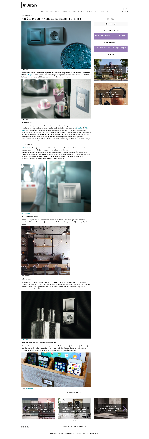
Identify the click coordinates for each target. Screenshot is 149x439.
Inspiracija (67, 11)
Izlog (83, 11)
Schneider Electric (26, 339)
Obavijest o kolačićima (75, 436)
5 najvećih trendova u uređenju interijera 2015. (110, 49)
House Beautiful (29, 388)
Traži (126, 8)
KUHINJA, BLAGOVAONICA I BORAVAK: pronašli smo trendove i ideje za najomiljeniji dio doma (38, 409)
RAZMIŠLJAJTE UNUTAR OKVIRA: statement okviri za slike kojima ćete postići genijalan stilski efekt (74, 409)
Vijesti (97, 11)
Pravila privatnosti (62, 436)
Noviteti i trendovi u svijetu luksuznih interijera (110, 410)
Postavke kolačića (87, 436)
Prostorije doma (55, 11)
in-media (90, 11)
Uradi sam (76, 11)
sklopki (30, 75)
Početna (45, 11)
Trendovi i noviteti (26, 16)
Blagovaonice (38, 405)
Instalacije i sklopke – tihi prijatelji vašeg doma (110, 36)
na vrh (126, 426)
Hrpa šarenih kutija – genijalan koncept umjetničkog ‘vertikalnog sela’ (110, 71)
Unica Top (79, 128)
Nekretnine (104, 11)
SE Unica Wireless (25, 213)
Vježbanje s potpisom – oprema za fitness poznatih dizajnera (110, 95)
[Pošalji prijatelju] (115, 24)
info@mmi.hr (71, 433)
